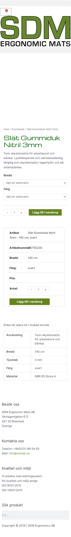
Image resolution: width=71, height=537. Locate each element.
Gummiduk (18, 129)
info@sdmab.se (19, 453)
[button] (35, 3)
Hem (6, 129)
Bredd (8, 175)
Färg (7, 189)
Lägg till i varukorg (45, 212)
